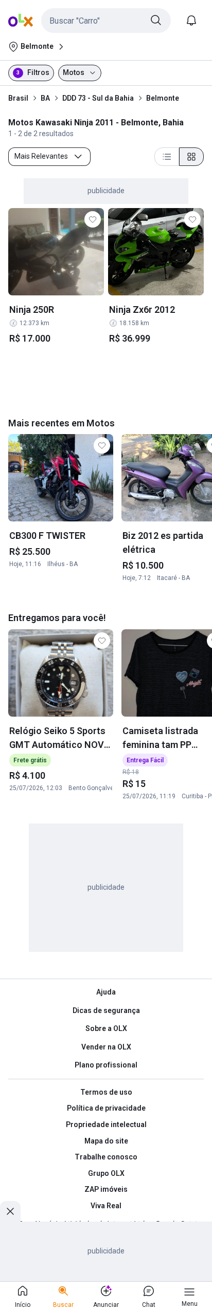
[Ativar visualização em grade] (191, 156)
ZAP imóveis (106, 1189)
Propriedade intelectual (106, 1124)
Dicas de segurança (106, 1010)
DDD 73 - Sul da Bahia (98, 98)
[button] (106, 20)
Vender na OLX (106, 1047)
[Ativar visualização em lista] (166, 156)
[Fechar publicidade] (10, 1211)
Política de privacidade (106, 1108)
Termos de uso (106, 1092)
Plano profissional (106, 1065)
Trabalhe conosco (106, 1157)
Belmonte (162, 98)
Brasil (18, 98)
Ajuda (106, 992)
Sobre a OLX (106, 1028)
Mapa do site (106, 1141)
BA (45, 98)
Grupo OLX (106, 1173)
